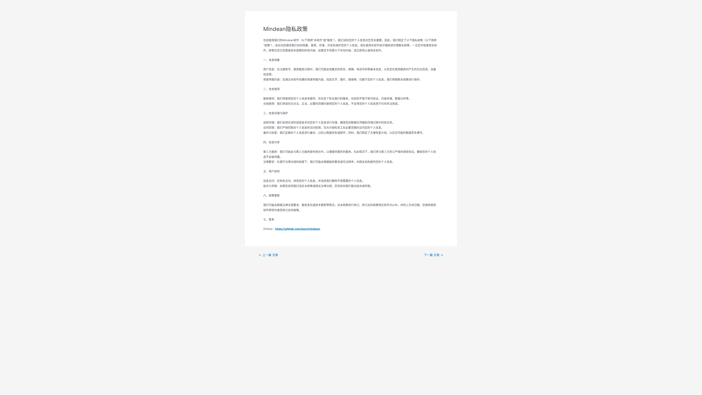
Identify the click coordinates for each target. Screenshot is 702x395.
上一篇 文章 (268, 255)
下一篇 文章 (433, 255)
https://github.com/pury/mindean (297, 229)
